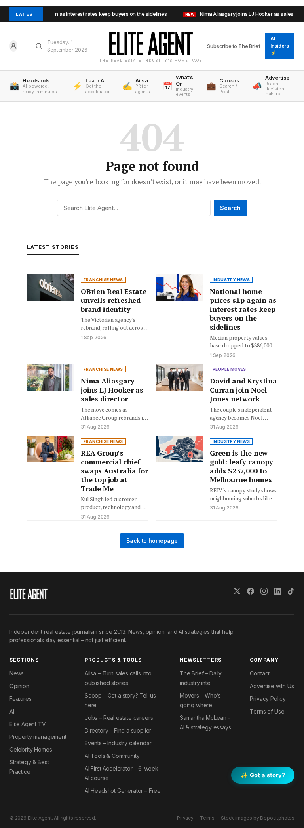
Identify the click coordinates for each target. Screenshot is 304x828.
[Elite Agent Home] (150, 43)
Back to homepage (151, 540)
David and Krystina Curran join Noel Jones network (243, 389)
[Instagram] (264, 591)
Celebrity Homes (31, 749)
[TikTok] (290, 591)
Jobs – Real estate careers (119, 717)
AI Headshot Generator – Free (123, 790)
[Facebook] (250, 591)
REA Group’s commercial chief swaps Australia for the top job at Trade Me (114, 470)
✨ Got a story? (263, 775)
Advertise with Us (272, 686)
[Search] (39, 46)
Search (230, 207)
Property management (38, 736)
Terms (207, 818)
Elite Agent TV (28, 724)
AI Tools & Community (112, 755)
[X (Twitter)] (237, 591)
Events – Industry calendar (118, 743)
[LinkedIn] (277, 591)
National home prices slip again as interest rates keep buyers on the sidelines (243, 309)
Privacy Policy (268, 698)
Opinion (19, 686)
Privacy (185, 818)
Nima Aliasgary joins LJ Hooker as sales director (112, 389)
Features (21, 698)
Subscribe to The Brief (233, 46)
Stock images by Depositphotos (257, 818)
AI (12, 711)
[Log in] (13, 46)
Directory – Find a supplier (118, 730)
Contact (260, 673)
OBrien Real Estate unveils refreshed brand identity (113, 300)
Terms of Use (267, 711)
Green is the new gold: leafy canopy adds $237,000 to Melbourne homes (241, 466)
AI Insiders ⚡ (279, 46)
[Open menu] (25, 46)
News (17, 673)
